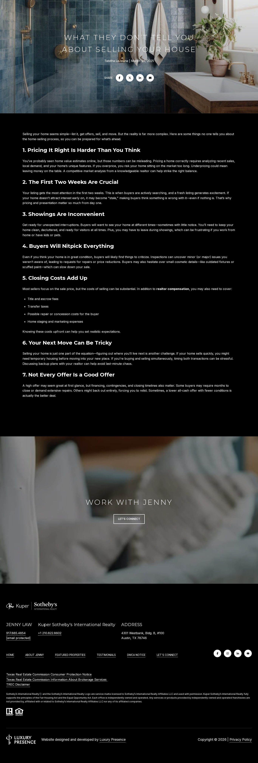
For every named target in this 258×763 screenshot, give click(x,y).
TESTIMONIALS (106, 654)
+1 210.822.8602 (49, 633)
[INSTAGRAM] (227, 653)
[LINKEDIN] (238, 653)
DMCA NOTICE (136, 654)
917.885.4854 (16, 633)
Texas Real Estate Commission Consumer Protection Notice (49, 674)
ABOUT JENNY (34, 654)
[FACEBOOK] (217, 653)
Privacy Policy (240, 739)
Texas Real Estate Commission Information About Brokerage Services (56, 679)
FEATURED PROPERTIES (70, 654)
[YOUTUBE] (248, 653)
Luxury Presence (113, 739)
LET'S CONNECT (167, 654)
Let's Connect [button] (129, 518)
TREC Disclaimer (18, 684)
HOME (10, 654)
